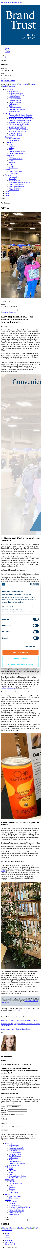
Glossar (7, 52)
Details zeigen (30, 646)
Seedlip (3, 871)
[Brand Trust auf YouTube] (13, 84)
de (5, 57)
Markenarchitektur (14, 97)
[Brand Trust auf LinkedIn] (11, 86)
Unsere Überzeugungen (16, 186)
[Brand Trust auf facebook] (22, 84)
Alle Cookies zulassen (20, 652)
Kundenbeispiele (14, 140)
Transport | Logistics (15, 133)
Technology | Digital (15, 135)
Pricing (11, 106)
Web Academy (13, 168)
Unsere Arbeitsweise (15, 171)
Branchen (8, 113)
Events (11, 160)
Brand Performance (15, 102)
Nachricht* (4, 1123)
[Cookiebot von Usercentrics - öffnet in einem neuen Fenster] (30, 584)
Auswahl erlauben (20, 658)
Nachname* (4, 1110)
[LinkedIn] (4, 1228)
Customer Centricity (15, 108)
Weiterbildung (9, 155)
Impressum (8, 1240)
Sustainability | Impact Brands (18, 131)
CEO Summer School (15, 159)
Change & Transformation (17, 109)
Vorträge (11, 166)
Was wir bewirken (14, 139)
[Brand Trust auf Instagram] (32, 84)
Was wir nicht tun (14, 180)
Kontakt (7, 48)
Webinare (12, 164)
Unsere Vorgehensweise (16, 184)
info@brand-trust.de (8, 81)
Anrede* (3, 1106)
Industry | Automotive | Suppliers (19, 122)
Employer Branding (15, 98)
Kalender (12, 157)
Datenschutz (9, 1242)
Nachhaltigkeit (13, 104)
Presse (7, 50)
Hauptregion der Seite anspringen (11, 2)
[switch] (36, 625)
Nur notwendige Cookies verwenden (20, 664)
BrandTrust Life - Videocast (17, 153)
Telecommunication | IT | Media (19, 124)
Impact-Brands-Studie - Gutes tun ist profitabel (15, 1029)
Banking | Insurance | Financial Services (21, 118)
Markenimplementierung (16, 95)
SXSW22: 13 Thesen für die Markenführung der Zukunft (19, 1020)
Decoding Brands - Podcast (17, 151)
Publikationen (9, 142)
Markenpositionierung (16, 93)
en (5, 55)
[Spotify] (35, 1228)
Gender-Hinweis (10, 1244)
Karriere (7, 170)
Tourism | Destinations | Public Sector (20, 117)
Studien (11, 148)
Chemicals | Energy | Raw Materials (20, 120)
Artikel (11, 144)
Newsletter (12, 146)
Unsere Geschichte (15, 188)
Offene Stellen (13, 173)
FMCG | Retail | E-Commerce (18, 129)
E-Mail (18, 1010)
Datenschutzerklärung (16, 602)
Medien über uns (14, 190)
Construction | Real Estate (17, 126)
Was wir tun (12, 179)
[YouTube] (28, 1228)
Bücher (11, 149)
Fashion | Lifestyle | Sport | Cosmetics (20, 115)
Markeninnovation (14, 111)
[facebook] (20, 1228)
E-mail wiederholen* (7, 1115)
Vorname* (4, 1108)
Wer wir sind (13, 177)
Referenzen (8, 137)
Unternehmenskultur (15, 100)
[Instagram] (12, 1228)
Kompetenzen (9, 89)
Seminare (12, 162)
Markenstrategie (14, 91)
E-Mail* (3, 1112)
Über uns (8, 175)
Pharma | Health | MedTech (17, 128)
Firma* (3, 1117)
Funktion (3, 1119)
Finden (3, 199)
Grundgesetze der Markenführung (19, 182)
